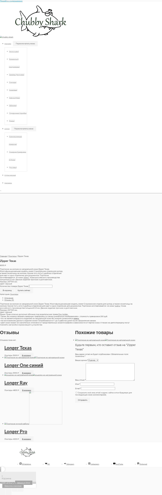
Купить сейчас (24, 290)
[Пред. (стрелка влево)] (3, 493)
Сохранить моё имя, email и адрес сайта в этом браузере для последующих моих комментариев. (103, 394)
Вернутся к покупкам (13, 486)
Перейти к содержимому (11, 1)
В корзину (7, 290)
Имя (77, 384)
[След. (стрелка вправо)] (8, 493)
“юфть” (26, 277)
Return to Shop (23, 483)
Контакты (8, 183)
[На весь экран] (8, 489)
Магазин (7, 44)
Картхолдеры (14, 98)
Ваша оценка (81, 360)
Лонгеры (12, 82)
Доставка (12, 167)
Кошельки (13, 90)
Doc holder (63, 314)
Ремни (11, 121)
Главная (3, 256)
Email (78, 388)
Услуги (6, 129)
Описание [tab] (8, 298)
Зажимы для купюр (16, 75)
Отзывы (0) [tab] (9, 300)
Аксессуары (14, 51)
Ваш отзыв (80, 380)
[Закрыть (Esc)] (20, 489)
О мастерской (10, 175)
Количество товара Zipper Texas (14, 286)
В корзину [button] (26, 355)
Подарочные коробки (17, 113)
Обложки (12, 105)
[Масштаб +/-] (3, 489)
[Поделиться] (14, 489)
